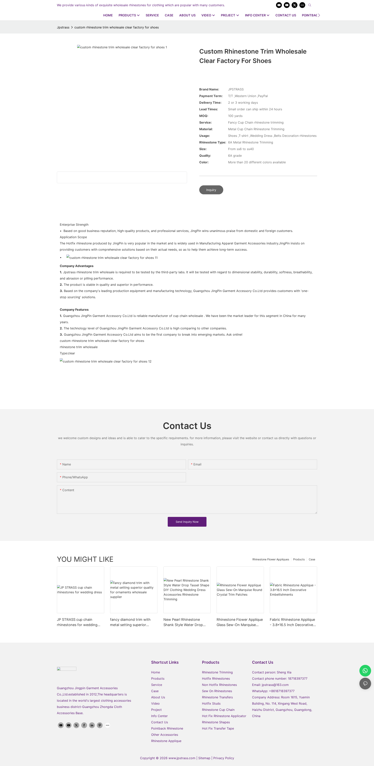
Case (312, 559)
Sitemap (204, 758)
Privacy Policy (223, 758)
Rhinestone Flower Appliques (270, 559)
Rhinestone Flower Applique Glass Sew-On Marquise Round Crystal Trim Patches (240, 622)
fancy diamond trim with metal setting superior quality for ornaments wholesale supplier (130, 622)
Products (299, 559)
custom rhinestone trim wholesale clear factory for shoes (116, 27)
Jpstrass (63, 27)
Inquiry (211, 190)
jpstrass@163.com (275, 685)
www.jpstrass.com (182, 758)
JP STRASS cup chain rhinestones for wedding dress (77, 622)
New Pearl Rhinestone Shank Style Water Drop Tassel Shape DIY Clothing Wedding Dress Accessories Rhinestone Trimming (186, 622)
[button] (319, 15)
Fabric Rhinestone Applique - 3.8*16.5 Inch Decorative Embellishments (292, 622)
